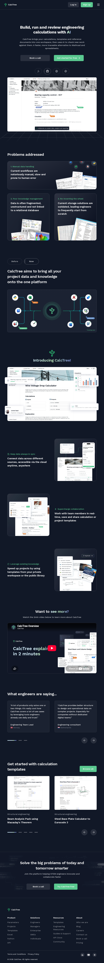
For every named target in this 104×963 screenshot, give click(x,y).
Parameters (13, 922)
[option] (28, 716)
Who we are (82, 922)
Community (59, 941)
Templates (12, 930)
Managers (35, 926)
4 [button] (30, 832)
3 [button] (25, 740)
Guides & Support (62, 933)
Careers (80, 930)
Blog (78, 926)
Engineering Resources (59, 928)
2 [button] (20, 740)
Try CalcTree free (65, 886)
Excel (10, 934)
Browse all (88, 769)
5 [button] (36, 832)
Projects (11, 926)
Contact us (81, 934)
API (9, 942)
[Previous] (84, 740)
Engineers (35, 922)
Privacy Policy (33, 954)
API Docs (57, 937)
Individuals (35, 938)
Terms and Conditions (16, 954)
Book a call (35, 58)
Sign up (87, 4)
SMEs (33, 934)
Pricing (79, 942)
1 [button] (11, 740)
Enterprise (35, 930)
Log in (73, 4)
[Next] (94, 740)
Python (10, 938)
